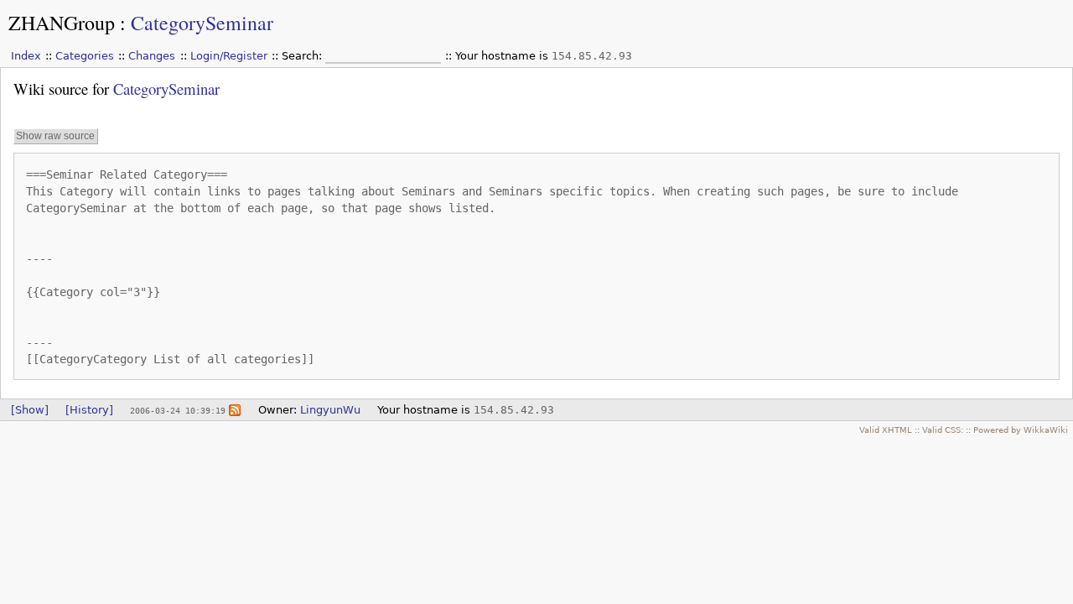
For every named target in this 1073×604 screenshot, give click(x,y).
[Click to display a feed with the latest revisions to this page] (235, 410)
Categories (84, 55)
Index (26, 55)
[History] (89, 410)
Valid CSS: (942, 429)
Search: (303, 55)
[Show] (30, 410)
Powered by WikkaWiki (1020, 429)
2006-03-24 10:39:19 (177, 410)
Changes (151, 55)
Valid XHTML (885, 429)
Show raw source (55, 136)
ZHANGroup (61, 22)
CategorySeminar (202, 22)
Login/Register (228, 55)
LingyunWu (330, 410)
